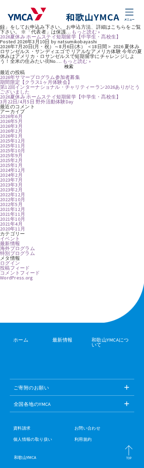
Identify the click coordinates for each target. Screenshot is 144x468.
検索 (68, 66)
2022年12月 (12, 194)
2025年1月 (11, 165)
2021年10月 (12, 219)
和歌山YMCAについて (110, 342)
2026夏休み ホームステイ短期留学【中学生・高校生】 (60, 37)
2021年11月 (12, 214)
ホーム (20, 340)
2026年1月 (11, 136)
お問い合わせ (87, 428)
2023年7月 (11, 180)
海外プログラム (17, 248)
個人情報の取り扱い (32, 439)
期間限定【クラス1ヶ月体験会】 (36, 82)
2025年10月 (12, 150)
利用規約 (83, 439)
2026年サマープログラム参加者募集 (40, 77)
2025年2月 (11, 160)
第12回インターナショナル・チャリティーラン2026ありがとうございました (70, 89)
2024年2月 (11, 175)
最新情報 (10, 243)
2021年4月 (11, 224)
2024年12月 (12, 170)
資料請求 (21, 428)
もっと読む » (86, 32)
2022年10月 (12, 199)
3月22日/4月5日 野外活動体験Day (37, 101)
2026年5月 (11, 121)
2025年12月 (12, 141)
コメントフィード (20, 273)
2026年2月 (11, 131)
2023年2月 (11, 190)
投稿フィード (15, 268)
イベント (10, 238)
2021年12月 (12, 209)
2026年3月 (11, 126)
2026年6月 (11, 116)
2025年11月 (12, 145)
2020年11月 (12, 229)
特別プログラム (17, 253)
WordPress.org (16, 278)
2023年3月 (11, 185)
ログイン (10, 263)
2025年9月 (11, 155)
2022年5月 (11, 204)
